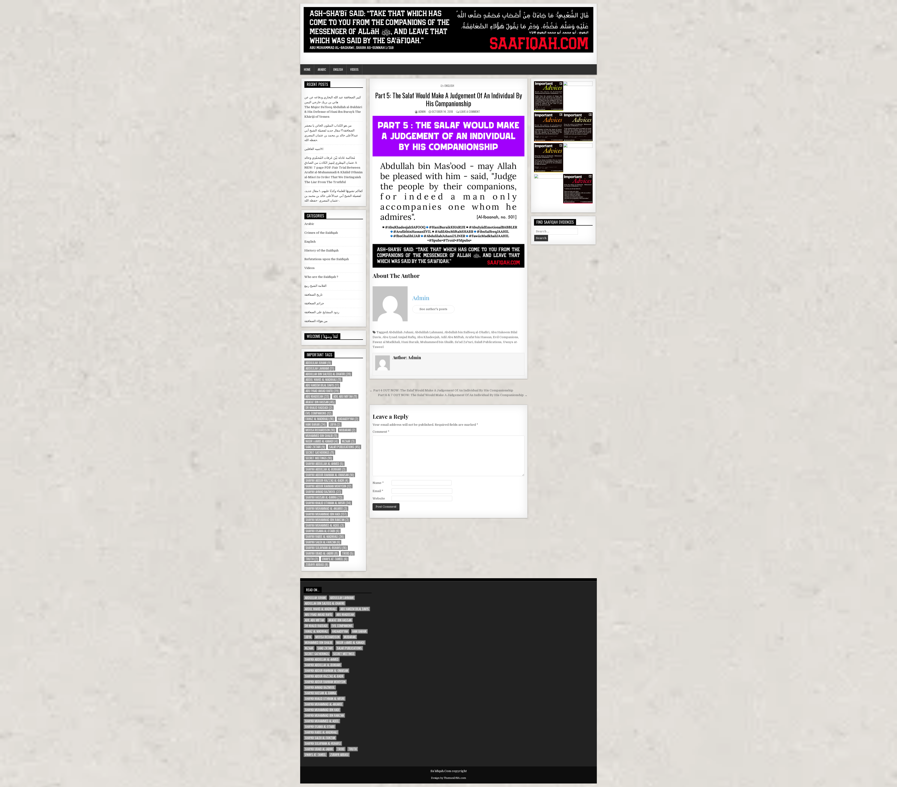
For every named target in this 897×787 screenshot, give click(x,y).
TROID (347, 553)
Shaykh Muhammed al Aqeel (325, 525)
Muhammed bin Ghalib (436, 342)
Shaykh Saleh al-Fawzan (323, 542)
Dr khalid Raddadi (319, 407)
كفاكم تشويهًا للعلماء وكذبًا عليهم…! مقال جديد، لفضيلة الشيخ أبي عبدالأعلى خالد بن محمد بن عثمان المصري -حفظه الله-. (333, 195)
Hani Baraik (410, 342)
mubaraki (347, 430)
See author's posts (433, 309)
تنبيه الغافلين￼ (313, 149)
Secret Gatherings (320, 452)
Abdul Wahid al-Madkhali (323, 379)
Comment (381, 431)
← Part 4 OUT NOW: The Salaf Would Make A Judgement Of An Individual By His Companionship (441, 390)
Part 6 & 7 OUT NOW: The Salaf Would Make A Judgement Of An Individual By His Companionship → (452, 395)
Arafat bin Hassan (478, 337)
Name (378, 483)
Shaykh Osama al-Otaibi (322, 531)
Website (379, 498)
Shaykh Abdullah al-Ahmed (324, 463)
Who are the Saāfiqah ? (321, 277)
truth (312, 559)
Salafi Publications (488, 342)
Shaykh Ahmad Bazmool (323, 491)
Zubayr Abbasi (317, 564)
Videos (354, 69)
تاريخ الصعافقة (313, 294)
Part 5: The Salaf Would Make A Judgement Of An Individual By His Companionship (448, 99)
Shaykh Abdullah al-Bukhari (325, 469)
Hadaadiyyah (348, 419)
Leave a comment (469, 111)
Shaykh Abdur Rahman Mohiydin (328, 486)
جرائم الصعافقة (314, 303)
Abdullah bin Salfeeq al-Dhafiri (466, 332)
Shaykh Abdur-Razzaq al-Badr (327, 480)
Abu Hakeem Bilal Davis (322, 385)
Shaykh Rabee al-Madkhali (325, 536)
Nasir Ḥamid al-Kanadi (322, 441)
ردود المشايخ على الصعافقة (321, 312)
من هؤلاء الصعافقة (315, 321)
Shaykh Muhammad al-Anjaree (326, 508)
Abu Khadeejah (428, 337)
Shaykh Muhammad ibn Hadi (326, 514)
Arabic (322, 69)
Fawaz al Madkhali (386, 342)
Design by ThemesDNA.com (448, 778)
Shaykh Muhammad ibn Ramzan (327, 520)
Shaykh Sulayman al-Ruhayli (326, 548)
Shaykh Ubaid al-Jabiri (322, 553)
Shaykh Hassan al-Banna (324, 497)
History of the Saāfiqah (321, 250)
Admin (422, 111)
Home (307, 69)
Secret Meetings (319, 458)
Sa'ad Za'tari (464, 342)
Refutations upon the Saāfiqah (326, 259)
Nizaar (348, 441)
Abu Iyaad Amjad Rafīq (399, 337)
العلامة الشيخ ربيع (315, 285)
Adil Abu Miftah (452, 337)
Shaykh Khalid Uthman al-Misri (328, 503)
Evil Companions (505, 337)
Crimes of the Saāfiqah (321, 232)
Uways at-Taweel (334, 559)
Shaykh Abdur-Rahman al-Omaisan (330, 475)
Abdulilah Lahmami (429, 332)
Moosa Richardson (320, 430)
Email (378, 491)
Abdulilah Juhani (400, 332)
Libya (335, 424)
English (338, 69)
